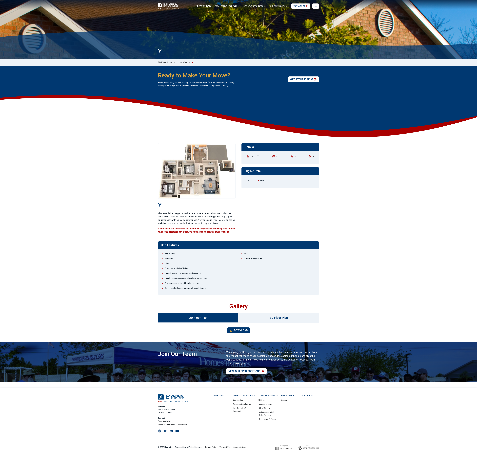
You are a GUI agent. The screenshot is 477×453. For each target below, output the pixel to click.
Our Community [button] (277, 6)
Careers (284, 400)
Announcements (265, 404)
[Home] (169, 6)
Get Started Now (301, 79)
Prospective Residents (244, 395)
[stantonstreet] (308, 448)
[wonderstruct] (285, 448)
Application (238, 400)
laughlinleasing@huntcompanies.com (173, 424)
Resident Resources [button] (253, 6)
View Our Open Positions (244, 371)
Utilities (261, 400)
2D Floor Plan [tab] (198, 317)
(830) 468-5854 (164, 421)
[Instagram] (165, 431)
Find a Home (218, 395)
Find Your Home (203, 6)
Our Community (289, 395)
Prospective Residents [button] (226, 6)
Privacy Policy (211, 447)
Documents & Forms (242, 404)
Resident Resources (268, 395)
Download (240, 330)
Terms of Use (224, 447)
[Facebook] (160, 431)
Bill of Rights (264, 408)
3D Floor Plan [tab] (279, 317)
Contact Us (299, 6)
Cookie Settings (239, 447)
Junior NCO (182, 62)
